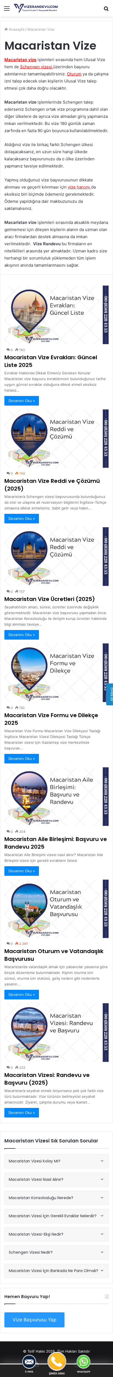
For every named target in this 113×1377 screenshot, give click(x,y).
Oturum (74, 73)
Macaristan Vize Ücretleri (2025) (49, 599)
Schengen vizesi (36, 66)
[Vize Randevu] (36, 8)
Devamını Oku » (22, 400)
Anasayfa (16, 29)
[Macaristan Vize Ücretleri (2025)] (56, 556)
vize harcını (79, 187)
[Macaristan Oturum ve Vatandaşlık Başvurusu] (56, 909)
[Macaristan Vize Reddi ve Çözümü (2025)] (56, 438)
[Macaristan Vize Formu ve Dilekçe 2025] (56, 672)
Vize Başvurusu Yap (34, 1319)
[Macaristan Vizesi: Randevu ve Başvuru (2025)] (56, 1032)
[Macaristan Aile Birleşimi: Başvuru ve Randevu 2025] (56, 796)
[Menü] (7, 10)
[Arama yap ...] (106, 10)
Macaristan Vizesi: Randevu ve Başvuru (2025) (47, 1079)
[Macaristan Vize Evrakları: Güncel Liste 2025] (56, 315)
